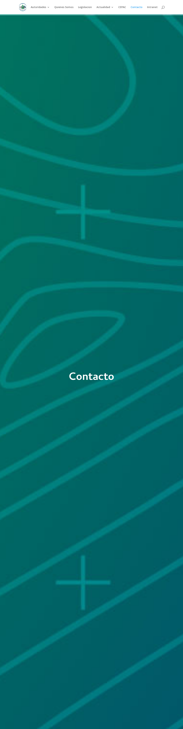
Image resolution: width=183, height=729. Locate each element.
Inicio (22, 7)
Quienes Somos (63, 7)
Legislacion (85, 7)
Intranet (152, 7)
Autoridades (38, 7)
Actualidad (103, 7)
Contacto (136, 7)
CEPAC (122, 7)
